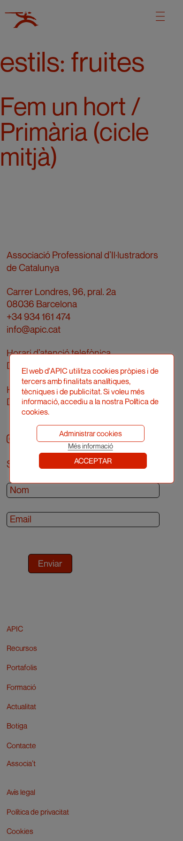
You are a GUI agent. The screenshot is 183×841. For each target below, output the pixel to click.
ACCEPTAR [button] (93, 460)
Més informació (90, 446)
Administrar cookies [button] (90, 433)
